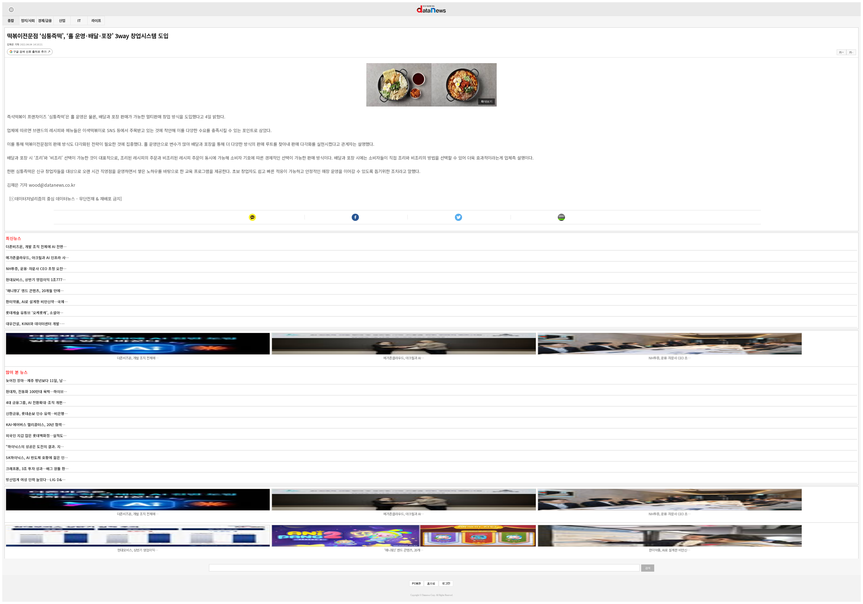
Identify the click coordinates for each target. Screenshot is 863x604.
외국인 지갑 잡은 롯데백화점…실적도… (36, 435)
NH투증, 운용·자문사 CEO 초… (670, 358)
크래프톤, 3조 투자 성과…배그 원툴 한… (37, 468)
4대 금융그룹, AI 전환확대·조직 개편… (36, 402)
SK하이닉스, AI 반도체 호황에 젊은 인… (37, 457)
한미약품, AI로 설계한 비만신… (669, 550)
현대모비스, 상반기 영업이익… (137, 550)
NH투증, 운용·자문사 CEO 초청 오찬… (36, 268)
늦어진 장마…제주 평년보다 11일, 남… (36, 380)
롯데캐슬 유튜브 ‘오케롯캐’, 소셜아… (34, 312)
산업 (62, 20)
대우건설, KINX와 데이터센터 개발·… (35, 323)
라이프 (96, 20)
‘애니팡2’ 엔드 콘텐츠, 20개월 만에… (35, 290)
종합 (11, 20)
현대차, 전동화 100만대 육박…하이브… (36, 391)
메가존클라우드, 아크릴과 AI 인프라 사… (37, 257)
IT (79, 20)
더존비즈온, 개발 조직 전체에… (137, 358)
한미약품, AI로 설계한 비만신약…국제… (37, 301)
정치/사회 (28, 20)
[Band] (561, 217)
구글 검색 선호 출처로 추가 (30, 51)
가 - (851, 52)
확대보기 (486, 101)
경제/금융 (45, 20)
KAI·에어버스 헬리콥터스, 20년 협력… (35, 424)
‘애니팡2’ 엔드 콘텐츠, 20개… (403, 550)
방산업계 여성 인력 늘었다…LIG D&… (35, 479)
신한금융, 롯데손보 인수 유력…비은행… (37, 413)
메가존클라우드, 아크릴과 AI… (403, 358)
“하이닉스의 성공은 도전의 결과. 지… (35, 446)
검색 (647, 568)
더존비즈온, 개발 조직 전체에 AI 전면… (36, 246)
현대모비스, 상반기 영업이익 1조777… (36, 279)
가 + (841, 52)
